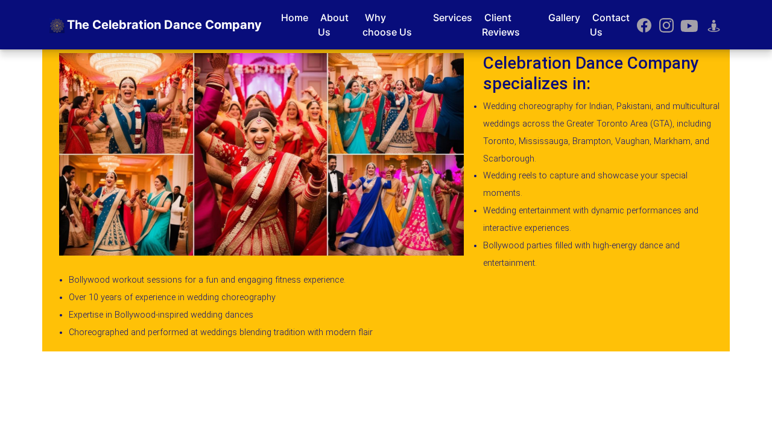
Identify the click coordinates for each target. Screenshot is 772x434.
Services (452, 17)
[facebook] (644, 25)
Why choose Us (387, 24)
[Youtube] (689, 24)
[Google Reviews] (714, 24)
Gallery (564, 17)
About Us (333, 24)
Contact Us (610, 24)
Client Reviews (501, 24)
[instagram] (666, 25)
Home (294, 17)
